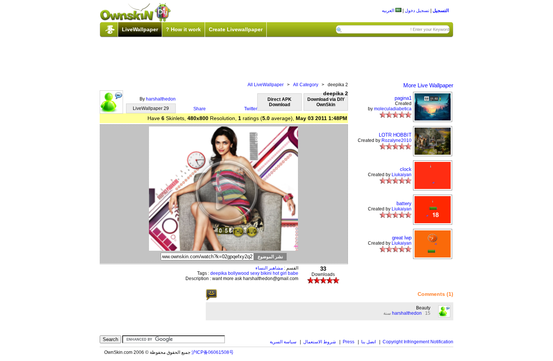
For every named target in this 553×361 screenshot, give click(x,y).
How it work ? (183, 29)
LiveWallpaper (140, 29)
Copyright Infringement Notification (418, 341)
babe (293, 273)
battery (404, 203)
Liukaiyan (402, 174)
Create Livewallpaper (236, 29)
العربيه (388, 10)
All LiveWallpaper (266, 84)
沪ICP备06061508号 (212, 352)
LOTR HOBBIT (395, 135)
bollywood (238, 273)
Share (199, 108)
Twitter (250, 108)
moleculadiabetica (393, 108)
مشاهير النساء (269, 268)
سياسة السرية (283, 341)
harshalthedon (161, 99)
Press (348, 341)
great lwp (402, 238)
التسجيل (441, 10)
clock (406, 169)
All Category (305, 84)
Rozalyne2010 (396, 140)
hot (276, 273)
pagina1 (403, 98)
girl (283, 273)
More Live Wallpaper (428, 85)
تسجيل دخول (417, 10)
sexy (255, 273)
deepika (218, 273)
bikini (266, 273)
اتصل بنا (368, 341)
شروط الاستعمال (319, 341)
